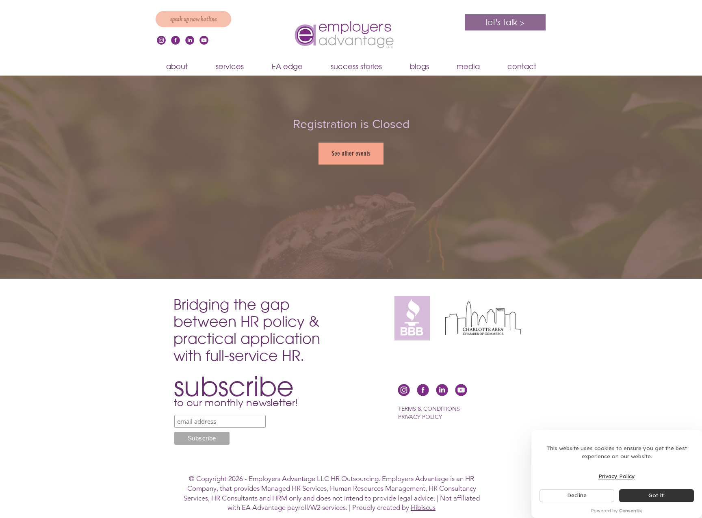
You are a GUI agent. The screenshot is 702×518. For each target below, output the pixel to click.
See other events (351, 153)
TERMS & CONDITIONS (429, 408)
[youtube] (204, 40)
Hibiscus (423, 507)
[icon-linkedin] (190, 40)
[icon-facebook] (175, 40)
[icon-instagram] (161, 40)
